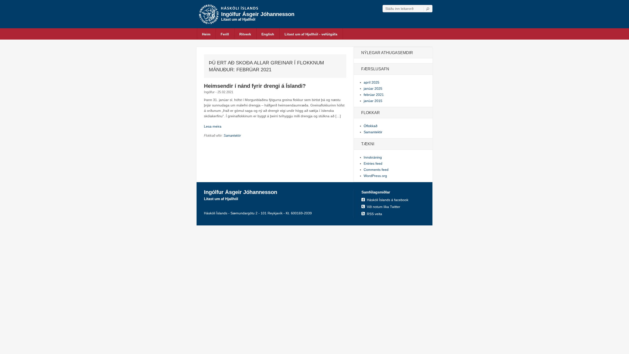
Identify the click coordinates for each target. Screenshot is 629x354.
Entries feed (373, 163)
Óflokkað (370, 126)
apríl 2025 (371, 82)
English (267, 34)
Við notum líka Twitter (383, 207)
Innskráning (373, 157)
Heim (206, 34)
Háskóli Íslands (239, 8)
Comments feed (376, 170)
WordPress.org (375, 176)
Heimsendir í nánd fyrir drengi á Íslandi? (255, 86)
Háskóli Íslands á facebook (387, 200)
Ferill (225, 34)
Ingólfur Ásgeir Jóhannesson (257, 14)
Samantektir (232, 135)
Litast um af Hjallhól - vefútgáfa (311, 34)
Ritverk (245, 34)
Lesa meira (212, 126)
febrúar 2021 (374, 95)
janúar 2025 (373, 88)
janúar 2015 (373, 101)
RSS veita (374, 214)
